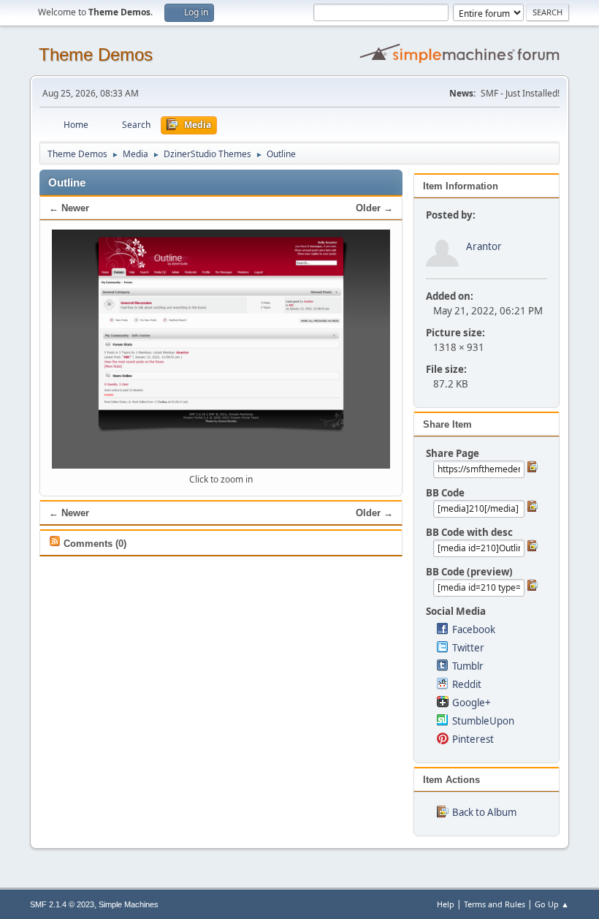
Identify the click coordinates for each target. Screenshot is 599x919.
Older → (374, 208)
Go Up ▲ (552, 904)
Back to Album (484, 812)
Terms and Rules (494, 904)
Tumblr (468, 666)
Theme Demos (96, 54)
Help (445, 904)
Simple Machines (129, 904)
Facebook (473, 629)
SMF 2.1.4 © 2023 (62, 904)
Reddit (466, 684)
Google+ (471, 702)
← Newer (69, 208)
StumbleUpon (483, 720)
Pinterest (473, 739)
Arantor (484, 246)
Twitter (468, 647)
